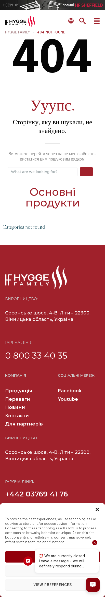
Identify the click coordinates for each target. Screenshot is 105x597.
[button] (97, 509)
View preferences (52, 585)
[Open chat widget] (93, 585)
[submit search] (86, 171)
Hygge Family (17, 32)
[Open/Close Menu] (96, 21)
